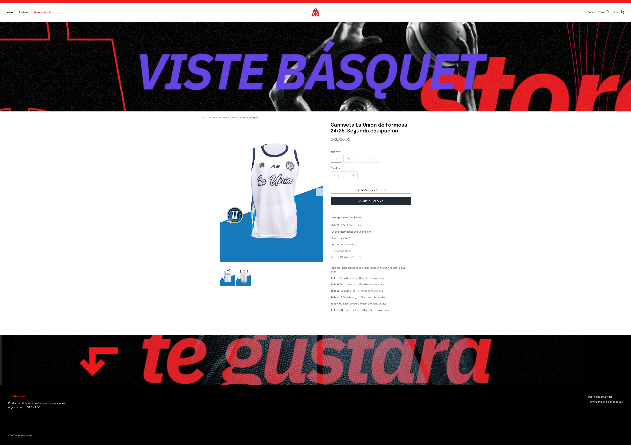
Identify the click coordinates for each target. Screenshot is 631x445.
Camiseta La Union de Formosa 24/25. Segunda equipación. (234, 117)
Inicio (10, 12)
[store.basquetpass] (315, 12)
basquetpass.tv (42, 12)
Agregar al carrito (371, 189)
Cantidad (336, 168)
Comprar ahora (370, 200)
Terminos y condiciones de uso (605, 401)
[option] (271, 192)
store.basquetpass (23, 435)
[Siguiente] (319, 192)
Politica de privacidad (600, 396)
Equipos (23, 12)
